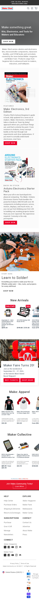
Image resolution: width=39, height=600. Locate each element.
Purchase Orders (10, 504)
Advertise (26, 526)
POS (34, 574)
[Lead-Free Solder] (21, 250)
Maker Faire (27, 504)
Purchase (7, 522)
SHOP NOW (8, 41)
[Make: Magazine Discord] (20, 547)
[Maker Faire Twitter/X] (5, 555)
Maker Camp (28, 513)
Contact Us (27, 522)
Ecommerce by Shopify (35, 577)
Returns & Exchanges (12, 513)
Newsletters (8, 534)
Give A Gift (8, 526)
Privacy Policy (14, 563)
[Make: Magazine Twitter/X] (5, 547)
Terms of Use (25, 563)
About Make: (27, 530)
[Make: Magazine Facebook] (9, 547)
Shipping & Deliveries (12, 509)
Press (25, 534)
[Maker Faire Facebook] (9, 555)
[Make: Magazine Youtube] (12, 547)
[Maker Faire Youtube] (12, 555)
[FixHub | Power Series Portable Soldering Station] (28, 255)
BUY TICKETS (11, 380)
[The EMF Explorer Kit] (15, 260)
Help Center (8, 500)
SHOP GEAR (27, 380)
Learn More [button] (19, 486)
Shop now (10, 143)
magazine (29, 500)
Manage (7, 530)
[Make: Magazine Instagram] (16, 547)
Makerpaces (27, 509)
